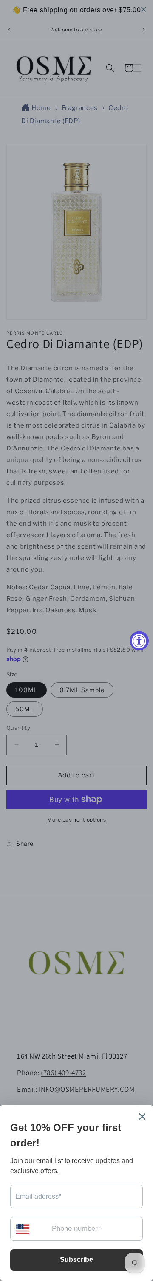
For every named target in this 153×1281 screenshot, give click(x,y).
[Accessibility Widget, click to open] (139, 640)
